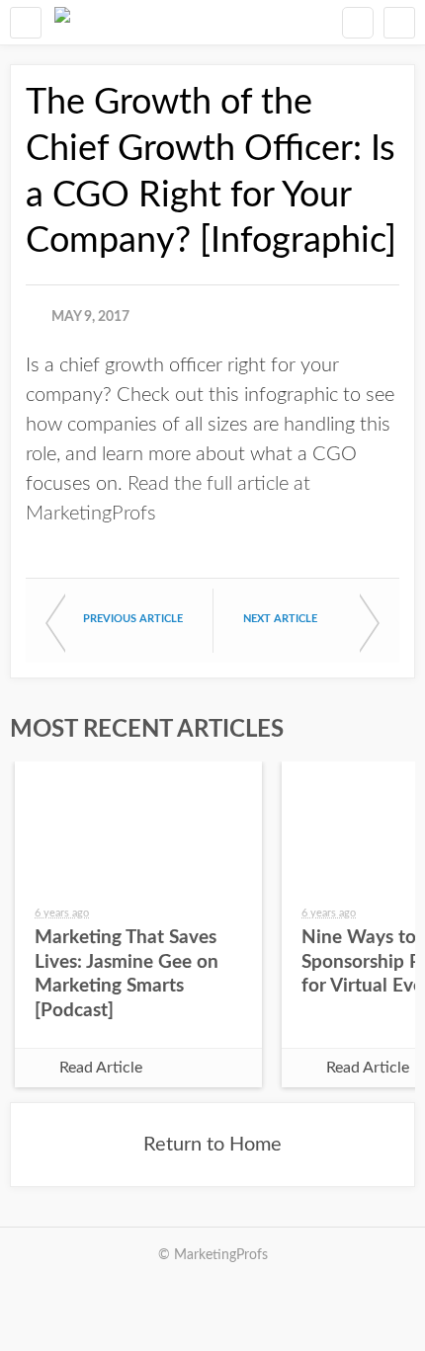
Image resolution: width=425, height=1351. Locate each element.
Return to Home (212, 1144)
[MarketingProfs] (62, 22)
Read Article (100, 1067)
